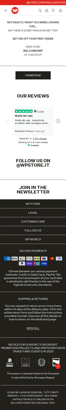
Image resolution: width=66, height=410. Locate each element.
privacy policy (47, 251)
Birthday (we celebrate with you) (22, 227)
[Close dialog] (62, 167)
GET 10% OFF (33, 259)
